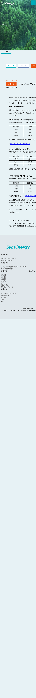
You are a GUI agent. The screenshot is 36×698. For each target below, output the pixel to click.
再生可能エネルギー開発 (8, 258)
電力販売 (3, 297)
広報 (2, 301)
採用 (2, 299)
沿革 (2, 283)
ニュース (6, 51)
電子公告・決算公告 (7, 287)
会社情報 (4, 271)
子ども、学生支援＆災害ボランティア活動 (13, 267)
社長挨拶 (3, 281)
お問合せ (4, 289)
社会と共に (5, 263)
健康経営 (3, 279)
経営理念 (3, 277)
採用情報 (32, 271)
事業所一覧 (4, 285)
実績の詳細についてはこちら (20, 144)
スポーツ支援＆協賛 (7, 269)
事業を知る (5, 254)
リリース (23, 66)
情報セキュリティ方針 (29, 310)
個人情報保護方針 (28, 308)
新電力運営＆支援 (6, 260)
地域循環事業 (5, 295)
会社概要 (3, 275)
